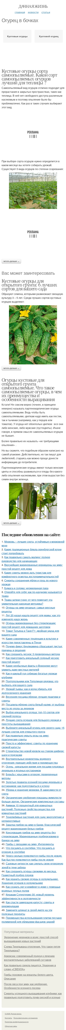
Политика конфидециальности (17, 1022)
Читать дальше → (11, 261)
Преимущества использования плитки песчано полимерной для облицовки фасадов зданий (32, 920)
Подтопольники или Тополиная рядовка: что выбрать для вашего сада (30, 683)
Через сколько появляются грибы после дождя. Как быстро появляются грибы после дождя (32, 857)
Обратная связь (11, 1026)
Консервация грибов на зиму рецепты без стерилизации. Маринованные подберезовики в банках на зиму (30, 836)
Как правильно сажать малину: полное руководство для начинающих (26, 559)
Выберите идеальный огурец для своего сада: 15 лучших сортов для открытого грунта (33, 729)
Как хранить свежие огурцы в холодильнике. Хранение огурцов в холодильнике (30, 881)
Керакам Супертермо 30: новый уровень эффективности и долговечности (28, 896)
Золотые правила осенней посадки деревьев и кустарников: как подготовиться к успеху (32, 784)
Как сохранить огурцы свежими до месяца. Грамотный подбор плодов (29, 873)
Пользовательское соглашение (25, 1018)
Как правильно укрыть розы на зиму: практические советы (25, 737)
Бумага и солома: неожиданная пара (26, 588)
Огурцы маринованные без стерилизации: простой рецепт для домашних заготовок (29, 625)
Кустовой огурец (48, 36)
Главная (20, 12)
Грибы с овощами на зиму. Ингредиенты (30, 844)
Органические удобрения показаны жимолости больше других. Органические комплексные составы (33, 799)
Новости (33, 12)
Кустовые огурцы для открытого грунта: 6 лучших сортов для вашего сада (29, 284)
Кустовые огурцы (17, 36)
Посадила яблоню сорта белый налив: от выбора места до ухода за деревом (33, 706)
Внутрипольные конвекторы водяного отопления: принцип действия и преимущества (30, 761)
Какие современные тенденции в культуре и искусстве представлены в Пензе (30, 640)
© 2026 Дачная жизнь (13, 1014)
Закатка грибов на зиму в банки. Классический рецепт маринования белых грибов (31, 826)
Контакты (8, 1018)
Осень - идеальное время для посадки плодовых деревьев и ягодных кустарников (33, 768)
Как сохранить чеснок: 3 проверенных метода (33, 654)
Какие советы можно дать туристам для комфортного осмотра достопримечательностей (30, 574)
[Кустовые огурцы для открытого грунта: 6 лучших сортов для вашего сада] (33, 334)
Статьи (45, 12)
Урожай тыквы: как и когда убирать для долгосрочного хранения (27, 691)
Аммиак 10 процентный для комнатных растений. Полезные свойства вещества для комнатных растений (28, 809)
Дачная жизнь (33, 6)
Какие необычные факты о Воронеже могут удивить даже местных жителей (30, 667)
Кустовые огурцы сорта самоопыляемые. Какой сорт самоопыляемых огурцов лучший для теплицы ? (29, 76)
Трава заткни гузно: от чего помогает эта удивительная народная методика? (27, 601)
